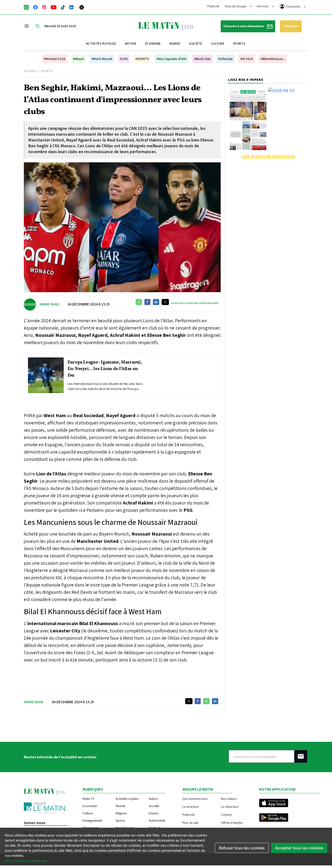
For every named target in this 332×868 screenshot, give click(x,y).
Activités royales (101, 43)
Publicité (213, 6)
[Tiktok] (63, 6)
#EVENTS (142, 59)
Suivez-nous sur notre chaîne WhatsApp (194, 303)
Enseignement (92, 820)
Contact (226, 814)
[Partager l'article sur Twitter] (165, 302)
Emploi (153, 813)
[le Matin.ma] (166, 25)
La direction (190, 806)
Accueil (30, 71)
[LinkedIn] (71, 6)
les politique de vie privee (25, 861)
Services (263, 6)
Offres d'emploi (232, 822)
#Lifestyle (225, 59)
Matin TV (88, 798)
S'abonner (291, 26)
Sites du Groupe (236, 6)
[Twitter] (82, 6)
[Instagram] (44, 6)
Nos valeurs (229, 798)
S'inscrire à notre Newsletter (244, 26)
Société (195, 43)
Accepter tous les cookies (299, 847)
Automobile (157, 820)
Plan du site (190, 822)
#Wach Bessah (102, 59)
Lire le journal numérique (268, 156)
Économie (153, 43)
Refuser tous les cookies (242, 847)
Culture (218, 43)
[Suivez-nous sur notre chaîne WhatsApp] (28, 6)
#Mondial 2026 (54, 59)
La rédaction (229, 806)
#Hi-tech (246, 59)
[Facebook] (35, 6)
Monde (175, 43)
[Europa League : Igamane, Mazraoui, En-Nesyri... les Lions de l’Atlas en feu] (46, 375)
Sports (239, 43)
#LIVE (124, 59)
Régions (121, 813)
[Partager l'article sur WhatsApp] (139, 302)
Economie (90, 806)
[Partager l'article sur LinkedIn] (156, 302)
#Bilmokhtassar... (273, 59)
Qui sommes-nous (195, 798)
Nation (130, 43)
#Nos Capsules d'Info (172, 59)
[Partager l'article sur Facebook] (147, 302)
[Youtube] (54, 6)
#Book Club (202, 59)
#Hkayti (78, 59)
